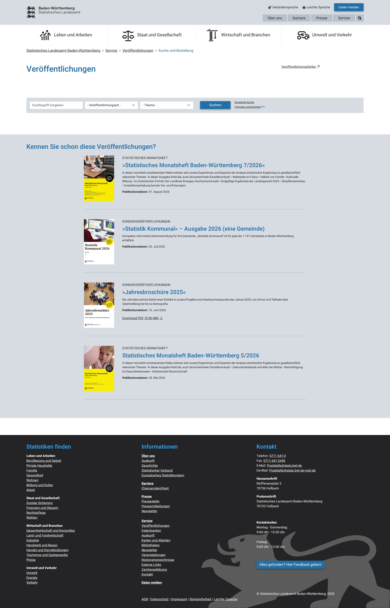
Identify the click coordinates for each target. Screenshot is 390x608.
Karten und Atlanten (156, 540)
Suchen (215, 105)
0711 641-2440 (274, 460)
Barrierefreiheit (200, 599)
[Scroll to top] (381, 599)
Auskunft (148, 460)
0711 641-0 (278, 455)
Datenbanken (151, 530)
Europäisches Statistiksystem (163, 475)
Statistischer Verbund (157, 470)
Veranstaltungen (154, 555)
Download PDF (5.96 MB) (140, 318)
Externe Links (151, 564)
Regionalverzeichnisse (158, 559)
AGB (145, 599)
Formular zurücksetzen (248, 107)
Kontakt (147, 574)
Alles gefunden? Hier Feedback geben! (290, 564)
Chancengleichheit (155, 488)
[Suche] (359, 18)
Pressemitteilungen (156, 506)
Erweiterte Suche (244, 102)
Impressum (179, 599)
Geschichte (150, 465)
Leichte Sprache (225, 599)
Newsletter (149, 511)
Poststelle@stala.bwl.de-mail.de (292, 470)
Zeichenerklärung (154, 569)
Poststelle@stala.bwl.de (284, 465)
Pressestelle (150, 501)
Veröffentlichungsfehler (298, 66)
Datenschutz (159, 599)
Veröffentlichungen (156, 525)
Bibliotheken (151, 545)
